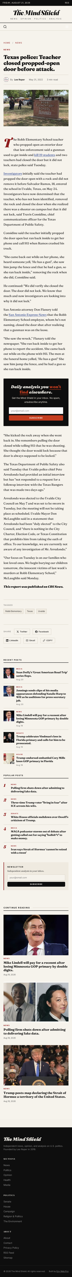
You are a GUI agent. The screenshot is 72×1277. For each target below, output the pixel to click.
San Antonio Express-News (28, 315)
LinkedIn (13, 640)
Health (7, 1180)
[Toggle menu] (67, 26)
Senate (7, 1201)
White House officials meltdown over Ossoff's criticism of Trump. (39, 818)
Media (7, 1184)
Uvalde (41, 611)
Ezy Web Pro (62, 1271)
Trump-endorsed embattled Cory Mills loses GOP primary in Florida (40, 759)
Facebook (44, 631)
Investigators (13, 173)
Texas (30, 611)
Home (7, 43)
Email (32, 640)
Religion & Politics (13, 1216)
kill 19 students (44, 155)
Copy (49, 640)
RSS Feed (9, 1252)
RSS (67, 2)
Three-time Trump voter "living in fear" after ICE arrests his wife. (39, 804)
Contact (8, 1242)
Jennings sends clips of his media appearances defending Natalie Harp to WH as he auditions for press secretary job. (41, 695)
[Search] (5, 26)
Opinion (8, 1175)
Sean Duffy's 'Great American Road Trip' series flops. (41, 674)
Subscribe (36, 418)
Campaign (9, 1211)
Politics (7, 1170)
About (7, 1237)
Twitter (23, 631)
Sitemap (8, 1257)
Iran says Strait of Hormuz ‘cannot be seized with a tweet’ (39, 851)
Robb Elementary (13, 611)
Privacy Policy (11, 1247)
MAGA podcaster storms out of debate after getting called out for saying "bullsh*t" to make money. (38, 835)
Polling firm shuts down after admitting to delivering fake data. (37, 789)
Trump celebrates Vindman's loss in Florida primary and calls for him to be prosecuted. (40, 740)
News (18, 43)
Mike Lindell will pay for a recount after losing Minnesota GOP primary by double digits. (42, 719)
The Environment (13, 1221)
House (7, 1206)
